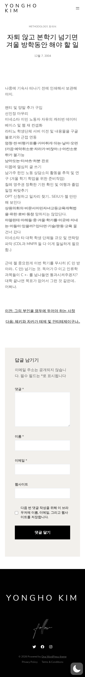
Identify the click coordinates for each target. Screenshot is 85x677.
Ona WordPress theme (53, 656)
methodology (38, 26)
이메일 (21, 461)
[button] (77, 669)
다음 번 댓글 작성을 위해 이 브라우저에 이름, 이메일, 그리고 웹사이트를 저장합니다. (44, 512)
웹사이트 (21, 485)
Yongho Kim (21, 8)
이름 (19, 437)
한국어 (52, 26)
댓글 (19, 389)
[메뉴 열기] (77, 8)
